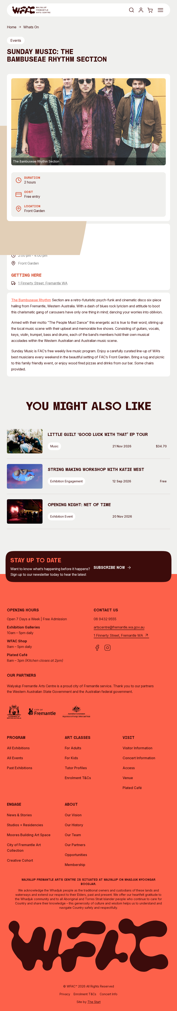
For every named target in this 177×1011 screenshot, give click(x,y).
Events (15, 40)
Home (11, 27)
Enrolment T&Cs (85, 994)
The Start (94, 1002)
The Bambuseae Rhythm (31, 300)
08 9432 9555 (105, 619)
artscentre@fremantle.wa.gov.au (119, 627)
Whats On (31, 27)
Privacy (65, 994)
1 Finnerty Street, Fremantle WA (43, 283)
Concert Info (108, 994)
